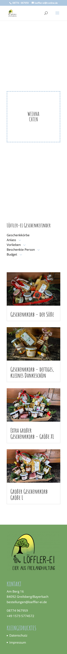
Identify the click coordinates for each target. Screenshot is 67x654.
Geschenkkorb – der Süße (32, 314)
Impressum (17, 642)
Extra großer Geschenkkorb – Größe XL (32, 433)
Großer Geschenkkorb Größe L (28, 494)
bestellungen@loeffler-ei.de (27, 602)
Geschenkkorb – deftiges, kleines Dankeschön (32, 372)
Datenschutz (18, 635)
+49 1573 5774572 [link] (20, 616)
